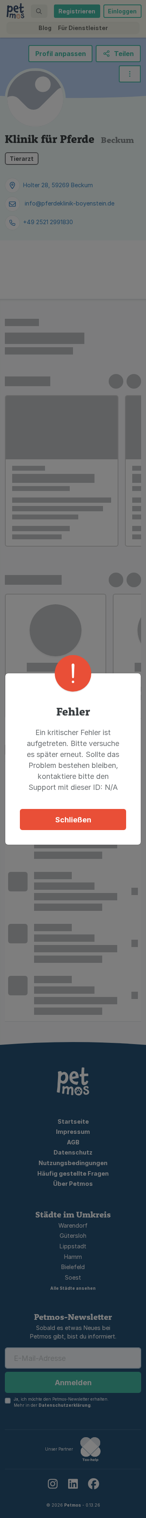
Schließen (73, 819)
